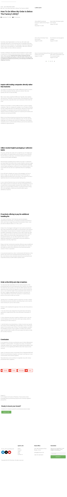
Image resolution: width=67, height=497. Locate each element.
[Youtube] (9, 452)
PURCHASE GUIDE (10, 6)
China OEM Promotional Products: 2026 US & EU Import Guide (42, 23)
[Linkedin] (3, 452)
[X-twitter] (6, 452)
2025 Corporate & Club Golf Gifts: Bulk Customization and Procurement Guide (57, 54)
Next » (54, 61)
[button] (8, 1)
